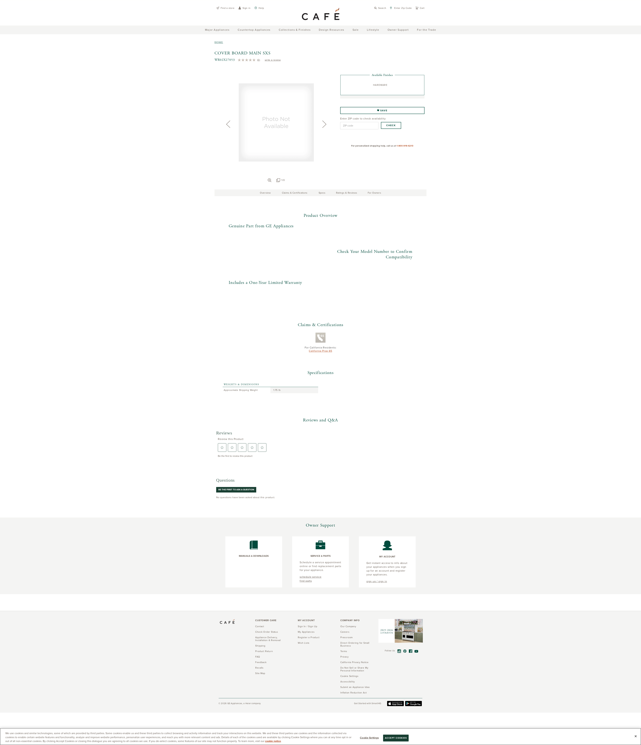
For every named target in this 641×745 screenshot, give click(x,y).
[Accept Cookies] (635, 736)
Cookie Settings (369, 737)
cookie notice (273, 741)
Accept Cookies (396, 737)
